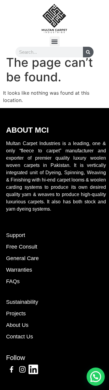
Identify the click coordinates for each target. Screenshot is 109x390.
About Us (17, 325)
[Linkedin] (33, 369)
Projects (16, 313)
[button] (55, 41)
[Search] (88, 52)
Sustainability (22, 302)
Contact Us (19, 337)
